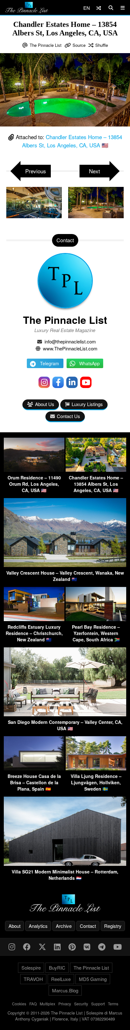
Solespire (31, 967)
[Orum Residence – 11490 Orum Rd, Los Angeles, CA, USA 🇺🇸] (34, 469)
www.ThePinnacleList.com (70, 348)
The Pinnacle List (46, 45)
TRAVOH (33, 979)
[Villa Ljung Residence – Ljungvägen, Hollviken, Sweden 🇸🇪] (96, 768)
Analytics (38, 925)
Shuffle (101, 45)
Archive (64, 925)
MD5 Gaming (93, 979)
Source (79, 45)
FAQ (33, 1003)
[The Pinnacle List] (65, 903)
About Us (44, 404)
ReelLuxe (61, 979)
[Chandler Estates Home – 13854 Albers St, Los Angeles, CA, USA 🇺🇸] (96, 469)
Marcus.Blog (65, 990)
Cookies (19, 1003)
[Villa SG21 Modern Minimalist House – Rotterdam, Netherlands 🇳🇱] (65, 863)
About (15, 925)
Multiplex (47, 1003)
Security (81, 1003)
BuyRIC (57, 967)
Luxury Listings (87, 404)
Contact (88, 925)
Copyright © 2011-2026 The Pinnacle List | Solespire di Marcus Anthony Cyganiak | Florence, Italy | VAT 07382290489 (65, 1016)
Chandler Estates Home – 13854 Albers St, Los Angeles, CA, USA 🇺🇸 (72, 141)
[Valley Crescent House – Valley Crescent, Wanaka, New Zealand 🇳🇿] (65, 565)
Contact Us (68, 416)
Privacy (64, 1003)
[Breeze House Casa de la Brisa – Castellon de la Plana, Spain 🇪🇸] (34, 768)
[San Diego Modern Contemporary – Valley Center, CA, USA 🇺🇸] (65, 714)
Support (98, 1003)
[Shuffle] (98, 7)
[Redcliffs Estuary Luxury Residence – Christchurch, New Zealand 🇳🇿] (34, 619)
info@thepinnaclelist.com (70, 341)
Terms (113, 1003)
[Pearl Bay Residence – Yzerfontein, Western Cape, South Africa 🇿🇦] (96, 619)
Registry (112, 925)
